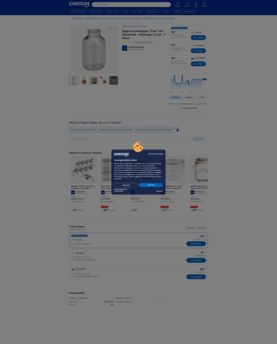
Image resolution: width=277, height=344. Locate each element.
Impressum (159, 191)
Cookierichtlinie (118, 191)
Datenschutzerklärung (120, 189)
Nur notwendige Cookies (155, 154)
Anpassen (126, 185)
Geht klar (151, 185)
